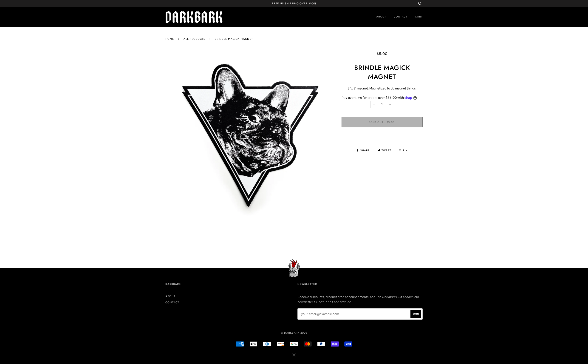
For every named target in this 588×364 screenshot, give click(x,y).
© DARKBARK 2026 (294, 332)
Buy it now (382, 135)
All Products (194, 38)
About (381, 16)
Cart (419, 16)
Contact (400, 16)
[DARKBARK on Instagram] (294, 356)
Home (169, 38)
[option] (250, 136)
